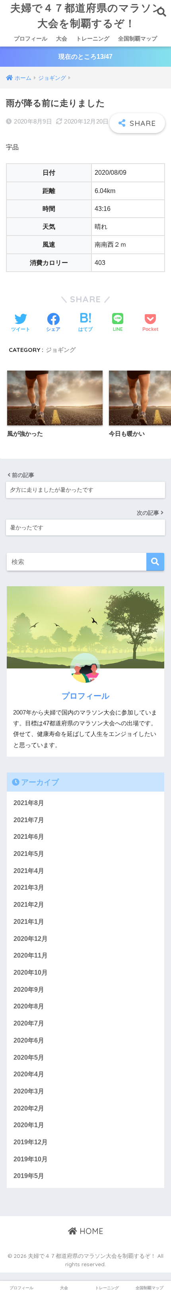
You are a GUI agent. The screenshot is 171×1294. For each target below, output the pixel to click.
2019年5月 (29, 1175)
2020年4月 (29, 1074)
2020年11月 (31, 955)
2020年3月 (29, 1091)
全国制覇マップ (137, 38)
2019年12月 (31, 1142)
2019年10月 (31, 1159)
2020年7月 (29, 1023)
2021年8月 (29, 803)
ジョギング (61, 349)
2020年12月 (31, 938)
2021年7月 (29, 820)
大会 (61, 38)
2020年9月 (29, 989)
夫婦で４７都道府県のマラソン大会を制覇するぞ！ (86, 15)
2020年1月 (29, 1125)
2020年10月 (31, 972)
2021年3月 (29, 887)
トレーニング (92, 38)
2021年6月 (29, 836)
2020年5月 (29, 1057)
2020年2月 (29, 1108)
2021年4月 (29, 870)
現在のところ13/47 (85, 56)
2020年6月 (29, 1040)
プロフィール (30, 38)
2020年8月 (29, 1006)
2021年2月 (29, 904)
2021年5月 (29, 853)
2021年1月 (29, 921)
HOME (90, 1231)
